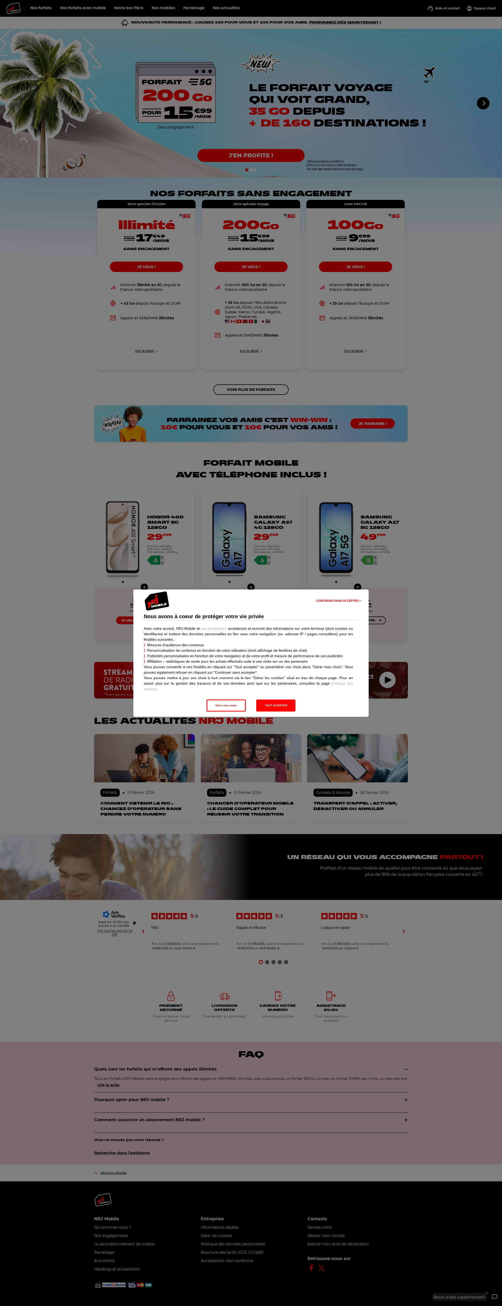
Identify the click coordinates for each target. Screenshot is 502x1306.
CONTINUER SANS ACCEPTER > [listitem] (338, 600)
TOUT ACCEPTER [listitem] (276, 705)
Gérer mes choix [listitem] (226, 705)
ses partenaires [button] (214, 628)
